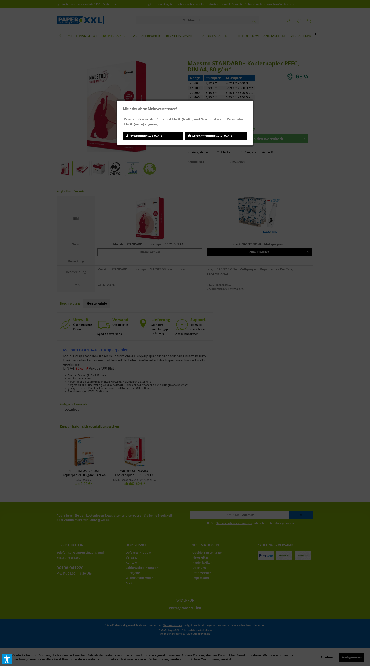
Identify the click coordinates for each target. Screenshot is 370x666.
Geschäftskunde (211, 136)
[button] (7, 659)
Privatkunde (145, 136)
